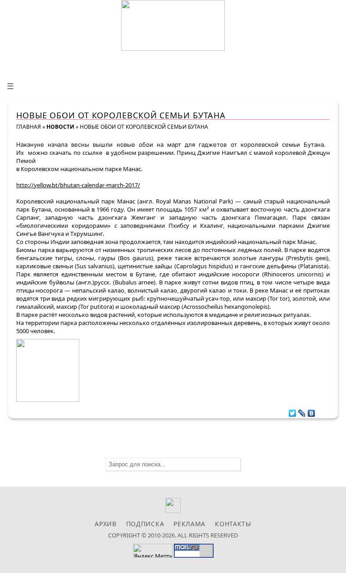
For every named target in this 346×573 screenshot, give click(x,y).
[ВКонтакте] (311, 411)
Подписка (145, 523)
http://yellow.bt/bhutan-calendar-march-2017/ (78, 185)
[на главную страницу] (173, 25)
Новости (60, 127)
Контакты (233, 523)
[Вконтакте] (173, 510)
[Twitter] (292, 411)
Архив (106, 523)
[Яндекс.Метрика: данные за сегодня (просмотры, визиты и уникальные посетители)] (153, 551)
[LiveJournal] (302, 411)
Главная (28, 127)
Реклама (189, 523)
